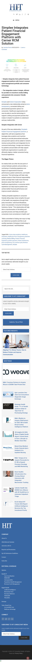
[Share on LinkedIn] (3, 54)
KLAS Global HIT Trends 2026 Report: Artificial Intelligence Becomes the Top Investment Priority (21, 506)
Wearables (7, 597)
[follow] (17, 15)
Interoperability (8, 580)
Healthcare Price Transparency (16, 236)
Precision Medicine (9, 594)
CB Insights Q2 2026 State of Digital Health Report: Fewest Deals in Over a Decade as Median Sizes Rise (22, 436)
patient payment (12, 240)
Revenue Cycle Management (12, 584)
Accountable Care (9, 607)
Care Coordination (9, 576)
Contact (4, 557)
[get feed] (14, 15)
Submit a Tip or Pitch (16, 322)
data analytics (17, 234)
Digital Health (5, 587)
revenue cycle (18, 242)
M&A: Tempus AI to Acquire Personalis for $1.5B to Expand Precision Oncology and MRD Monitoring (22, 462)
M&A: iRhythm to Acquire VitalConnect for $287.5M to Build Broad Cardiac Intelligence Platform (21, 422)
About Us (4, 538)
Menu (17, 20)
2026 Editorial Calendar (8, 542)
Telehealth (7, 595)
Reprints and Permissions (8, 549)
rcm (13, 242)
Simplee (4, 102)
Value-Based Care (6, 605)
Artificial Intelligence (10, 589)
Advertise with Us (6, 546)
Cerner (11, 234)
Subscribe (4, 561)
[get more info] (29, 15)
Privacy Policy (18, 653)
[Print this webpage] (14, 54)
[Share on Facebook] (8, 54)
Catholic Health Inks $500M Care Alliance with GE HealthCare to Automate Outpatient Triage (22, 492)
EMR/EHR (7, 578)
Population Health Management (13, 582)
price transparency (7, 242)
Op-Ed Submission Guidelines (10, 553)
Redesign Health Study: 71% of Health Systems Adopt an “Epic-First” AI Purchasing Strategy (21, 409)
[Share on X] (5, 54)
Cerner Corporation (16, 102)
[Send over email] (11, 54)
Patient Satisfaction (23, 240)
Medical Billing (11, 238)
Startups (4, 601)
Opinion (4, 570)
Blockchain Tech (8, 592)
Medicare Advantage (9, 609)
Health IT (4, 574)
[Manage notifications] (27, 658)
